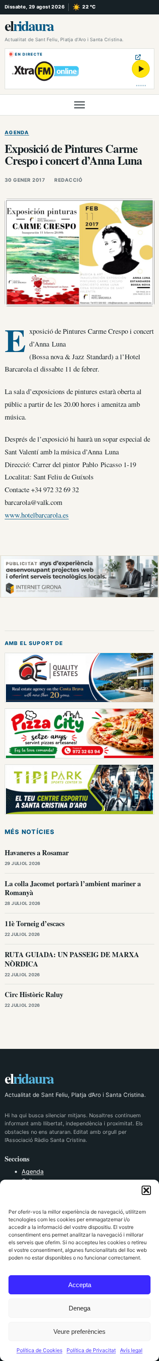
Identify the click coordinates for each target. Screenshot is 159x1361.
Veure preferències (79, 1331)
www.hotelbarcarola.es (37, 515)
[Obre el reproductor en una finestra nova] (138, 57)
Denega (79, 1308)
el (29, 25)
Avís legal (131, 1350)
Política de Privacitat (91, 1350)
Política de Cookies (39, 1350)
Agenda (17, 132)
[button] (146, 1190)
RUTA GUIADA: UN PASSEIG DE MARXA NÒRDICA (72, 959)
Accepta (79, 1284)
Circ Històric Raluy (34, 994)
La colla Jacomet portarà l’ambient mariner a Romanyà (73, 888)
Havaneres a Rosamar (37, 852)
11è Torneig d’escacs (34, 923)
